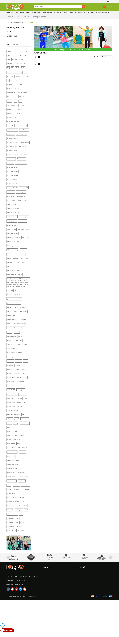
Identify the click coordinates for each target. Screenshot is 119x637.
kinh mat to (18, 361)
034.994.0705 (22, 580)
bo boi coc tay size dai (13, 142)
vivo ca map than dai (12, 522)
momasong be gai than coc (14, 377)
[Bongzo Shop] (23, 567)
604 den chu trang (17, 72)
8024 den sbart (11, 92)
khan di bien (19, 340)
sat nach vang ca (11, 481)
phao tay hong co (24, 423)
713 (12, 76)
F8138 (17, 290)
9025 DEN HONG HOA (12, 105)
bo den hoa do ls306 (12, 188)
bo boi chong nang (24, 130)
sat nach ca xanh (24, 476)
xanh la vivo (21, 530)
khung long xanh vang (12, 357)
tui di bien (17, 505)
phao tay (15, 423)
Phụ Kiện (90, 13)
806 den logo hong (12, 96)
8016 (23, 88)
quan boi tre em (11, 456)
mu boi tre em (22, 394)
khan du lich (10, 344)
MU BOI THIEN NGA (12, 394)
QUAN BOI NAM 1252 (22, 447)
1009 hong (10, 51)
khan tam (25, 344)
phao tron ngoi (10, 427)
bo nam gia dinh (24, 188)
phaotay (22, 435)
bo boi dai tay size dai (12, 154)
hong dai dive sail (11, 315)
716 (23, 76)
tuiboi (21, 514)
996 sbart (18, 113)
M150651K (17, 373)
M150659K (25, 373)
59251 (8, 72)
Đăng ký (109, 1)
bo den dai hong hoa (12, 183)
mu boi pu (20, 385)
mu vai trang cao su (18, 406)
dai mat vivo (23, 250)
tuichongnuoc (10, 518)
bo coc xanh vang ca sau (13, 175)
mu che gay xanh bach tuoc (14, 402)
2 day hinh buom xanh (12, 63)
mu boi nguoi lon (11, 385)
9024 (20, 101)
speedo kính (16, 485)
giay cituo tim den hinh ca (13, 303)
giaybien (9, 311)
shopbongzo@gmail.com (15, 584)
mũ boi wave (10, 398)
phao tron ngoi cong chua (13, 431)
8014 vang (9, 88)
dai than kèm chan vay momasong (16, 254)
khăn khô (18, 344)
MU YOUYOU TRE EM (12, 410)
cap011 (26, 200)
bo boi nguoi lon (11, 159)
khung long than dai (12, 348)
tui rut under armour (12, 514)
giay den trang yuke (12, 307)
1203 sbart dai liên (12, 55)
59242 (22, 68)
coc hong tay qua (23, 217)
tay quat (9, 489)
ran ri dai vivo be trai (12, 476)
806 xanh (9, 101)
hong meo (23, 319)
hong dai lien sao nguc (13, 319)
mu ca (26, 398)
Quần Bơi (10, 17)
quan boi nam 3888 (12, 452)
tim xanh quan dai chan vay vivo (15, 497)
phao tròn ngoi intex (12, 435)
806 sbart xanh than (22, 92)
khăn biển (16, 332)
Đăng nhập (102, 1)
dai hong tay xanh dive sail (14, 241)
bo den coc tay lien (12, 179)
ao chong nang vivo (12, 117)
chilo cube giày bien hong (13, 212)
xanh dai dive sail (11, 530)
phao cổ (9, 423)
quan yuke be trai (11, 472)
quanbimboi (21, 472)
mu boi (25, 377)
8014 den (18, 80)
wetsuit (22, 522)
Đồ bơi (9, 32)
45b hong (23, 63)
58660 (17, 68)
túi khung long (18, 510)
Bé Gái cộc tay (47, 13)
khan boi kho (10, 340)
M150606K (10, 373)
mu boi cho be (10, 381)
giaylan (15, 311)
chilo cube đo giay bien (13, 204)
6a (7, 76)
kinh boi (23, 357)
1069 (16, 51)
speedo (9, 485)
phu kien (9, 439)
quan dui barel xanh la (12, 464)
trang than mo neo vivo (13, 501)
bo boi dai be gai (25, 142)
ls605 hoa (9, 369)
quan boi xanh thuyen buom (14, 460)
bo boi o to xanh (21, 159)
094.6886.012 (12, 580)
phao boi (16, 419)
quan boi (19, 443)
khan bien (23, 328)
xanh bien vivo (10, 526)
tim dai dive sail (11, 493)
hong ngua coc (11, 323)
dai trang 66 (10, 262)
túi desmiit (10, 505)
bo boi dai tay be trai (12, 150)
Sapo (34, 596)
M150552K (24, 369)
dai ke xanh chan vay (12, 250)
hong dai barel (23, 311)
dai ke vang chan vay (12, 246)
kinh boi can (10, 361)
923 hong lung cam (20, 109)
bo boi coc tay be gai (21, 134)
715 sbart (17, 76)
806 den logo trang (24, 96)
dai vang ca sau (20, 262)
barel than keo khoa (12, 130)
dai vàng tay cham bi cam (13, 270)
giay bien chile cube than (13, 294)
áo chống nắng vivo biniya (13, 121)
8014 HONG (19, 84)
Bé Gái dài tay (58, 13)
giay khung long (23, 307)
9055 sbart (10, 109)
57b (12, 68)
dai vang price (10, 266)
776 (12, 80)
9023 (15, 101)
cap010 (19, 200)
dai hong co (25, 237)
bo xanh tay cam (21, 192)
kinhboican (10, 365)
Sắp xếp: (96, 57)
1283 (25, 55)
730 (27, 76)
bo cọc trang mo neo (21, 163)
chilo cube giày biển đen (13, 208)
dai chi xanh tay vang (12, 233)
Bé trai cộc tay (36, 13)
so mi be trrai (21, 481)
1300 (8, 59)
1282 (20, 55)
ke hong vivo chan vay (12, 328)
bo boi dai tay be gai (21, 146)
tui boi (22, 501)
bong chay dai (10, 196)
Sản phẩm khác (12, 36)
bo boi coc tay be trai (12, 138)
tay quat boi (17, 489)
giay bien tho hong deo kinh (14, 299)
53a (8, 68)
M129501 (17, 369)
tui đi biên (24, 505)
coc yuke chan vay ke (23, 229)
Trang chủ (10, 13)
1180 (26, 51)
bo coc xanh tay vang (12, 171)
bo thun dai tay (11, 192)
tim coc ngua (25, 489)
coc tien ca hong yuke (12, 225)
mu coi (9, 406)
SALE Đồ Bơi (19, 17)
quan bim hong (11, 443)
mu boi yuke (19, 398)
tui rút (26, 510)
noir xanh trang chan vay (13, 414)
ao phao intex (10, 125)
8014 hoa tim (10, 84)
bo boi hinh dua (24, 154)
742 (8, 80)
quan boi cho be (11, 447)
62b (25, 72)
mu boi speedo (21, 390)
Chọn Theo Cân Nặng (22, 13)
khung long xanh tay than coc (14, 352)
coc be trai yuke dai (12, 217)
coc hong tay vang (12, 221)
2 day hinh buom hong (17, 59)
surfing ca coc (25, 485)
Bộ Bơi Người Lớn (80, 13)
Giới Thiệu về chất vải (39, 17)
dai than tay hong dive (12, 258)
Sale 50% (27, 17)
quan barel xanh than (19, 439)
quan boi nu (22, 452)
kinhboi (25, 361)
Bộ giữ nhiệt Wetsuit (102, 13)
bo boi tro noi (10, 163)
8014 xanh (17, 88)
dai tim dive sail (25, 258)
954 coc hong (10, 113)
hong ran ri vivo (21, 323)
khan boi (20, 336)
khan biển (9, 332)
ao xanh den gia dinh (21, 125)
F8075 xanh (10, 290)
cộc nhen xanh (22, 221)
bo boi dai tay (10, 146)
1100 (21, 51)
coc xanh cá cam (11, 229)
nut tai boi (9, 419)
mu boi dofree (20, 381)
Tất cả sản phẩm (19, 22)
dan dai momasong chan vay (14, 274)
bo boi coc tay (10, 134)
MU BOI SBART (11, 390)
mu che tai (26, 402)
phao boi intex (24, 419)
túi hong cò (10, 510)
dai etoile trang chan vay (13, 237)
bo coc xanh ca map (12, 167)
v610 (18, 518)
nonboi (23, 414)
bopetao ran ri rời (21, 196)
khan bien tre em (11, 336)
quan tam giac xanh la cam (14, 468)
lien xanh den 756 (19, 365)
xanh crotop (20, 526)
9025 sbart (23, 105)
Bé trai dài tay (68, 13)
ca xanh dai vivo (11, 200)
